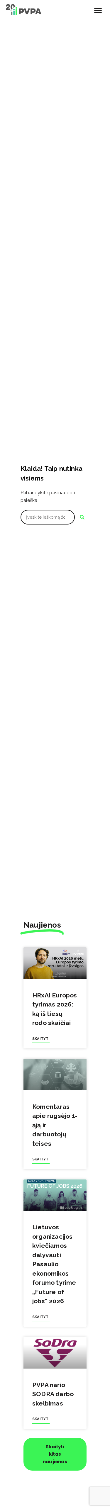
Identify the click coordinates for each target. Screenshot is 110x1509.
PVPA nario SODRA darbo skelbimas (53, 1394)
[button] (98, 10)
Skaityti (41, 1039)
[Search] (82, 517)
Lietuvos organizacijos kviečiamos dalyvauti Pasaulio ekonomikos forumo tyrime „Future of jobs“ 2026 (54, 1264)
